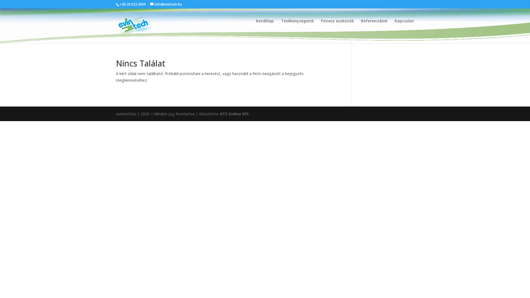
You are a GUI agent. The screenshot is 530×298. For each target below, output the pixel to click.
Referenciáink (374, 21)
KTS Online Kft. (235, 113)
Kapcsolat (404, 21)
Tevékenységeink (297, 21)
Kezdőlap (265, 21)
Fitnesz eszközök (337, 21)
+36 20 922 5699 (133, 4)
